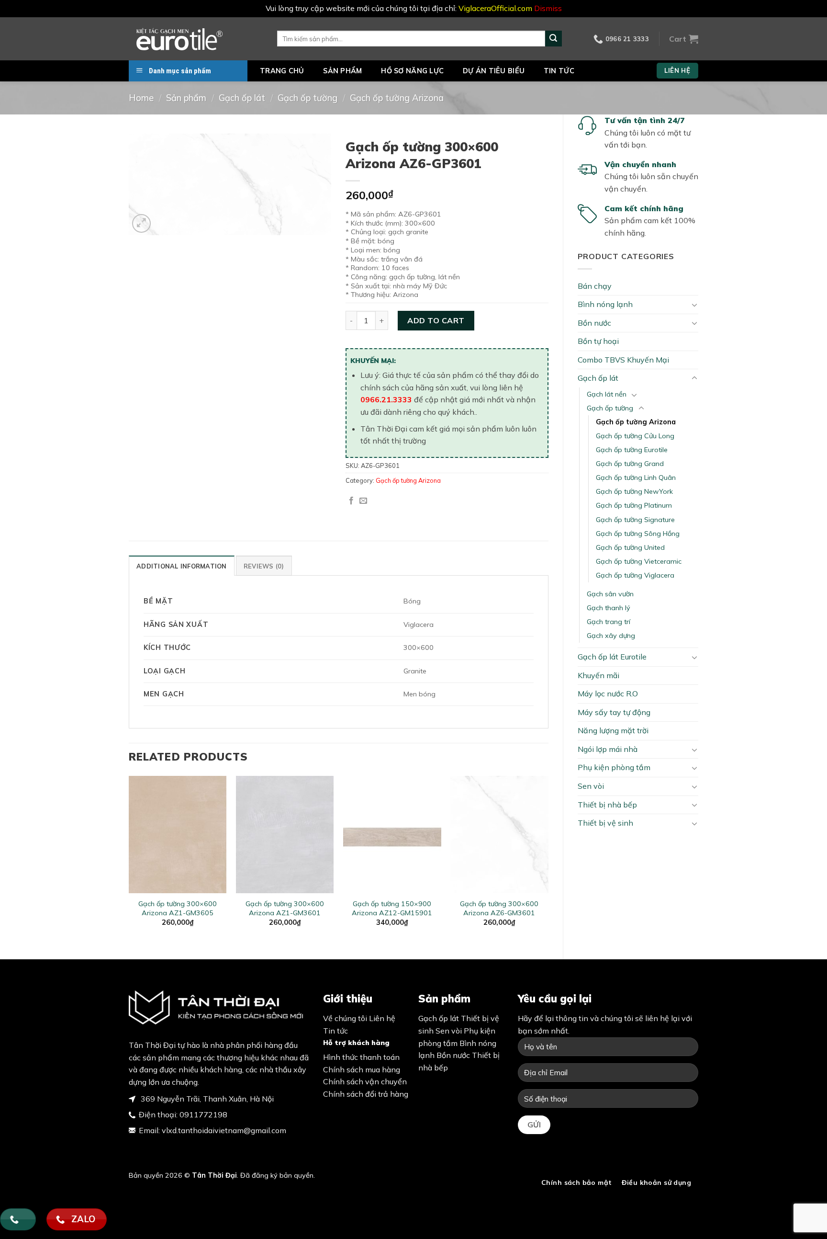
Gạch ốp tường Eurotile (632, 449)
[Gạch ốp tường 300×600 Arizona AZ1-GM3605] (178, 834)
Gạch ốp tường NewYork (634, 491)
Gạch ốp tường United (630, 547)
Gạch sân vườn (610, 594)
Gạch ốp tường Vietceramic (639, 561)
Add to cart (435, 320)
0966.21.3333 (386, 399)
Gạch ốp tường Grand (630, 463)
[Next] (548, 859)
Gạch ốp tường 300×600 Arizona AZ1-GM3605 (177, 908)
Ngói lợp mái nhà (607, 749)
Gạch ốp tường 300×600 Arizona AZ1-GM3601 (285, 908)
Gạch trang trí (608, 621)
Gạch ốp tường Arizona (397, 97)
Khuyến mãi (598, 675)
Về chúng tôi (345, 1018)
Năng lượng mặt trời (613, 730)
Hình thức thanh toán (361, 1057)
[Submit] (553, 39)
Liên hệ (382, 1018)
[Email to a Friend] (363, 501)
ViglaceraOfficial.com (495, 8)
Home (141, 97)
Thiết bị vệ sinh (605, 823)
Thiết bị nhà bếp (607, 804)
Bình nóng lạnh (605, 304)
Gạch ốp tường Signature (635, 519)
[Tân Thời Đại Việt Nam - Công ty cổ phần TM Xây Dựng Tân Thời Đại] (196, 38)
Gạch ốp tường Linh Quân (636, 477)
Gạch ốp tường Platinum (634, 505)
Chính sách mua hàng (361, 1069)
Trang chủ (282, 71)
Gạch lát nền (606, 394)
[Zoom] (141, 223)
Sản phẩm (342, 71)
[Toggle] (694, 304)
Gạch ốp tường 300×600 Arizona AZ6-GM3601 (499, 908)
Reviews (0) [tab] (264, 566)
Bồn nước (594, 323)
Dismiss (548, 8)
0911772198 (203, 1114)
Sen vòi (591, 786)
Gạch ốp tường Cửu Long (635, 436)
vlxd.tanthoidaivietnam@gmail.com (224, 1130)
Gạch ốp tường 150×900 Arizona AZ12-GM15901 (392, 908)
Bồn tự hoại (598, 341)
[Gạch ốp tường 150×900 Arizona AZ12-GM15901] (392, 834)
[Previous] (129, 859)
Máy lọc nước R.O (608, 693)
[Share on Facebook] (351, 501)
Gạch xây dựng (611, 635)
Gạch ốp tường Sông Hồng (638, 533)
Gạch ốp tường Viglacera (635, 575)
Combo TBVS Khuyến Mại (623, 359)
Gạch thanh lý (608, 607)
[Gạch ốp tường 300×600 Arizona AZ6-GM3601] (499, 834)
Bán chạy (595, 286)
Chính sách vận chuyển (365, 1081)
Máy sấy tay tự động (614, 712)
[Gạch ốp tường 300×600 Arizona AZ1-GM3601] (285, 834)
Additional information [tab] (181, 566)
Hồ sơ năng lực (412, 71)
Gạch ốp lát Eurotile (612, 656)
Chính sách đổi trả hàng (365, 1094)
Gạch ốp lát (242, 97)
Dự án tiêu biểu (494, 71)
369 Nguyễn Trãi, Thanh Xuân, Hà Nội (206, 1098)
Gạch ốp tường (307, 97)
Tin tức (559, 71)
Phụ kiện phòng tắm (614, 767)
